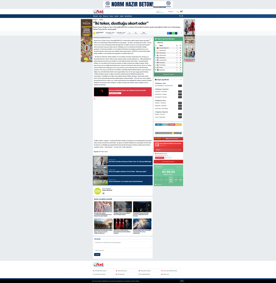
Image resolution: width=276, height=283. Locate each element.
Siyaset (116, 16)
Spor (100, 16)
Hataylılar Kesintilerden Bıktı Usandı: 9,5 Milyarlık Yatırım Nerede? (141, 215)
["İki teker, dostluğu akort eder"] (123, 38)
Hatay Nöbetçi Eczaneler (100, 270)
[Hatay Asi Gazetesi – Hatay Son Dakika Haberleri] (98, 11)
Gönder (97, 254)
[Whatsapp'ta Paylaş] (173, 33)
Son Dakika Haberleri (145, 274)
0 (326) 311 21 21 (160, 157)
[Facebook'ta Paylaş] (168, 33)
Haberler (95, 19)
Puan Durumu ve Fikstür (100, 274)
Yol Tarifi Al (169, 157)
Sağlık (121, 16)
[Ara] (180, 16)
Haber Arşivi (166, 274)
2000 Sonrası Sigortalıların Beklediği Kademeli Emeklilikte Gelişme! (122, 232)
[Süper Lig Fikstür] (181, 79)
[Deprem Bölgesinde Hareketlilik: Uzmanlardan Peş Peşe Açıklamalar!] (142, 224)
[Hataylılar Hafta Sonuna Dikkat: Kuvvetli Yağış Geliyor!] (123, 206)
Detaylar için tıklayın (168, 74)
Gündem (95, 16)
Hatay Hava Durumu (122, 270)
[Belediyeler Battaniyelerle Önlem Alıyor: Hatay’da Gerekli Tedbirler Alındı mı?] (103, 224)
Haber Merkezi (107, 190)
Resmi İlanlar (128, 16)
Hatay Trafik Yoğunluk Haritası (170, 270)
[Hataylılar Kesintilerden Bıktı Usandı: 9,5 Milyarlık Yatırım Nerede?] (142, 206)
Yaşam (111, 16)
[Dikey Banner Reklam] (189, 40)
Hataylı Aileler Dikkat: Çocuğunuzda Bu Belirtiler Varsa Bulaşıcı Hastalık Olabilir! (103, 215)
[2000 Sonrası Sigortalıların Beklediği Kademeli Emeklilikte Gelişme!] (123, 224)
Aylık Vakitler (158, 184)
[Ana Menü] (182, 16)
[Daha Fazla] (176, 33)
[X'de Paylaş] (170, 33)
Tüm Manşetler (120, 274)
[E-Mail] (103, 193)
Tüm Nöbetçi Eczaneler (169, 161)
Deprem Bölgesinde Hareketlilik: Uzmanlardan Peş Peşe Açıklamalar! (142, 232)
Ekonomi (105, 16)
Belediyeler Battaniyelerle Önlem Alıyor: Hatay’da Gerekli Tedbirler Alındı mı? (103, 232)
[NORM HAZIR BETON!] (138, 4)
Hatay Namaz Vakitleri (146, 270)
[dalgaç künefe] (86, 40)
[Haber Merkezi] (97, 191)
